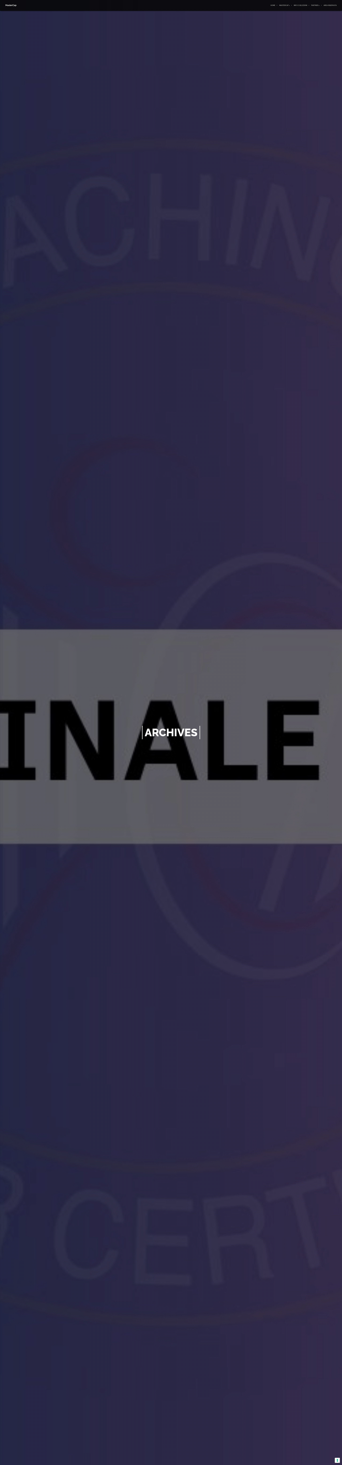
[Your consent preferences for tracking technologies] (337, 1460)
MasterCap (10, 5)
